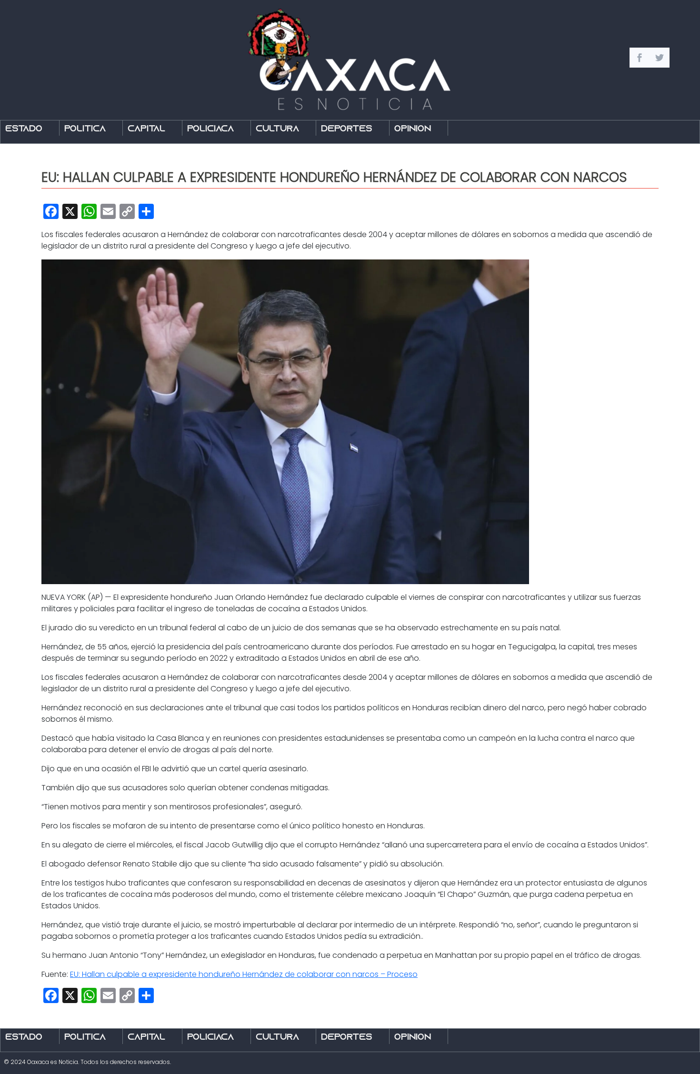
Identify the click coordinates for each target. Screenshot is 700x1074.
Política (85, 129)
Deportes (346, 129)
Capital (146, 129)
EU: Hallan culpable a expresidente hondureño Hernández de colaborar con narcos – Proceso (244, 974)
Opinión (412, 129)
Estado (23, 129)
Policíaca (210, 129)
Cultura (277, 129)
